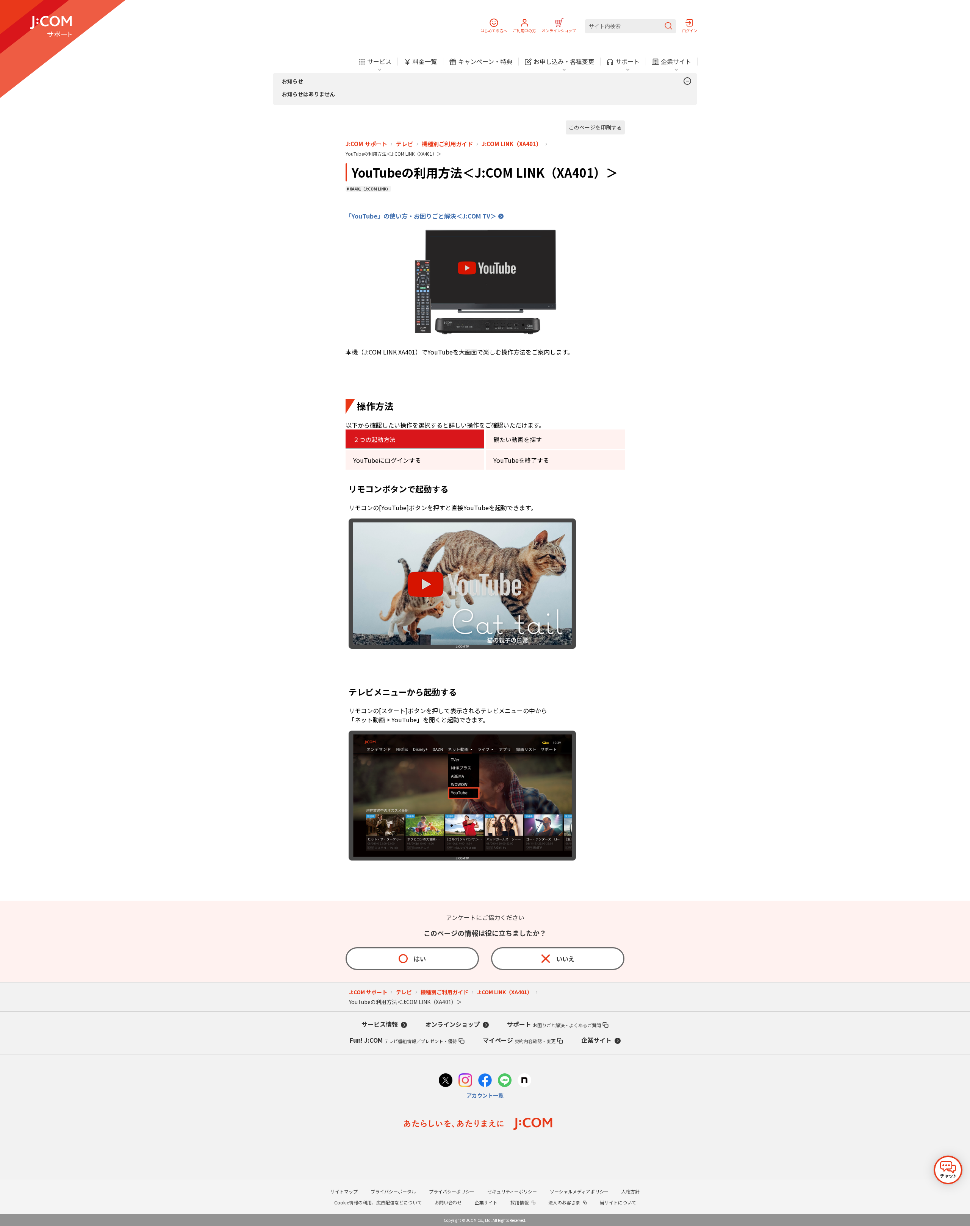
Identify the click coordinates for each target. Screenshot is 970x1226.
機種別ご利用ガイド (447, 144)
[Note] (524, 1081)
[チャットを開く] (948, 1170)
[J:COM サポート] (51, 26)
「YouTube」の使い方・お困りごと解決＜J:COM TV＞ (421, 215)
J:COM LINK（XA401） (512, 144)
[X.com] (445, 1081)
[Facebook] (485, 1081)
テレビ (404, 144)
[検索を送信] (668, 26)
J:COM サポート (366, 144)
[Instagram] (465, 1081)
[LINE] (505, 1081)
